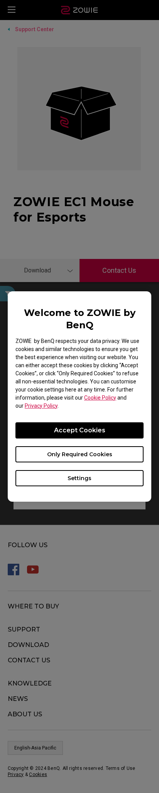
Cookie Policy (100, 398)
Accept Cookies (79, 430)
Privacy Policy (41, 406)
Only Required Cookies (79, 454)
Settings (79, 478)
